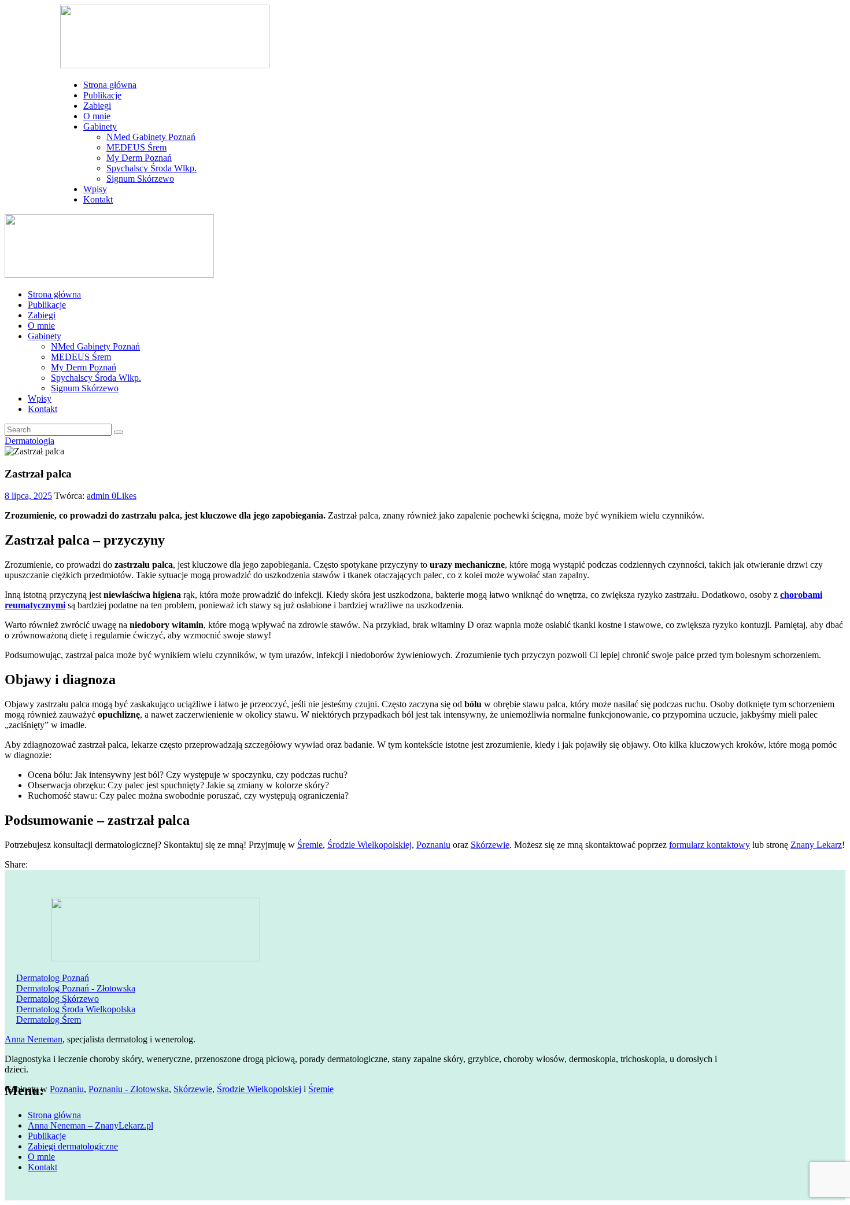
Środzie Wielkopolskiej (369, 845)
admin (99, 496)
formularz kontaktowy (709, 845)
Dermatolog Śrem (48, 1019)
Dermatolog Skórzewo (57, 999)
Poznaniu (433, 845)
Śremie (310, 845)
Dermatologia (29, 441)
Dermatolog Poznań (52, 978)
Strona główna (54, 1115)
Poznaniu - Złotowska (128, 1089)
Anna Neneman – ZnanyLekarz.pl (90, 1125)
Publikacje (47, 1136)
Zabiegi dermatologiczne (73, 1146)
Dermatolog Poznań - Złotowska (75, 988)
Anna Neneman (33, 1039)
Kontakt (42, 1167)
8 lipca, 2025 (28, 496)
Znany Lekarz (816, 845)
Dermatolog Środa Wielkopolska (75, 1009)
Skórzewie (490, 845)
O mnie (41, 1157)
